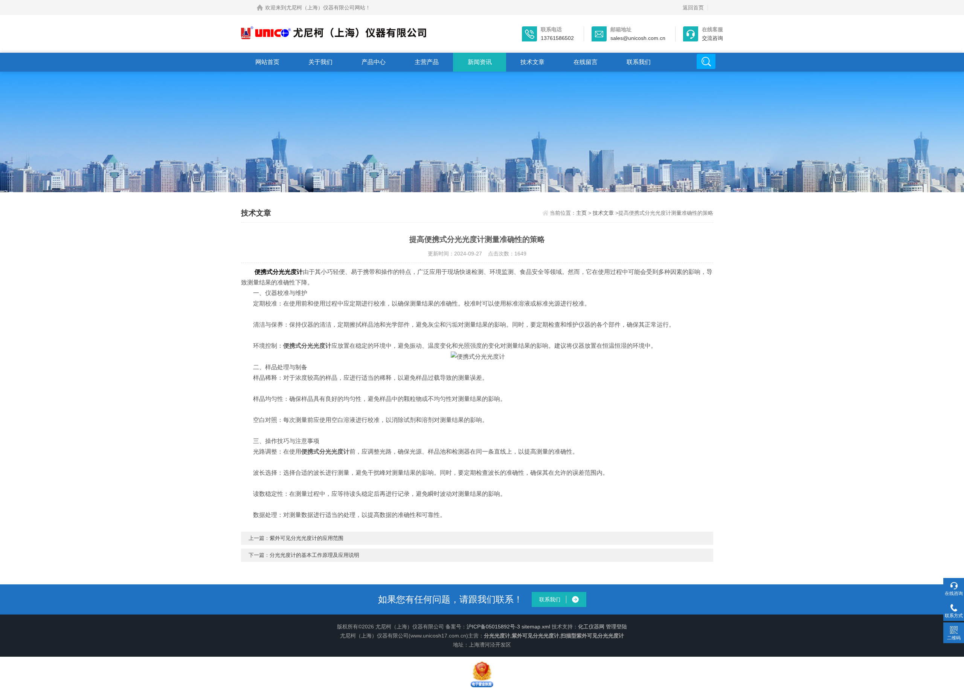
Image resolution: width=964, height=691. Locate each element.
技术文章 (532, 62)
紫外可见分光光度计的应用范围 (306, 538)
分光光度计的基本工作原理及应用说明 (314, 555)
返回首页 (693, 8)
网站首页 (267, 62)
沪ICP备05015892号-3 (493, 627)
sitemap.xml (536, 627)
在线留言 (586, 62)
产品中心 (374, 62)
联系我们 (639, 62)
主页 (581, 213)
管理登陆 (616, 627)
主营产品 (427, 62)
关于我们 (320, 62)
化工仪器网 (591, 627)
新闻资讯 (480, 62)
